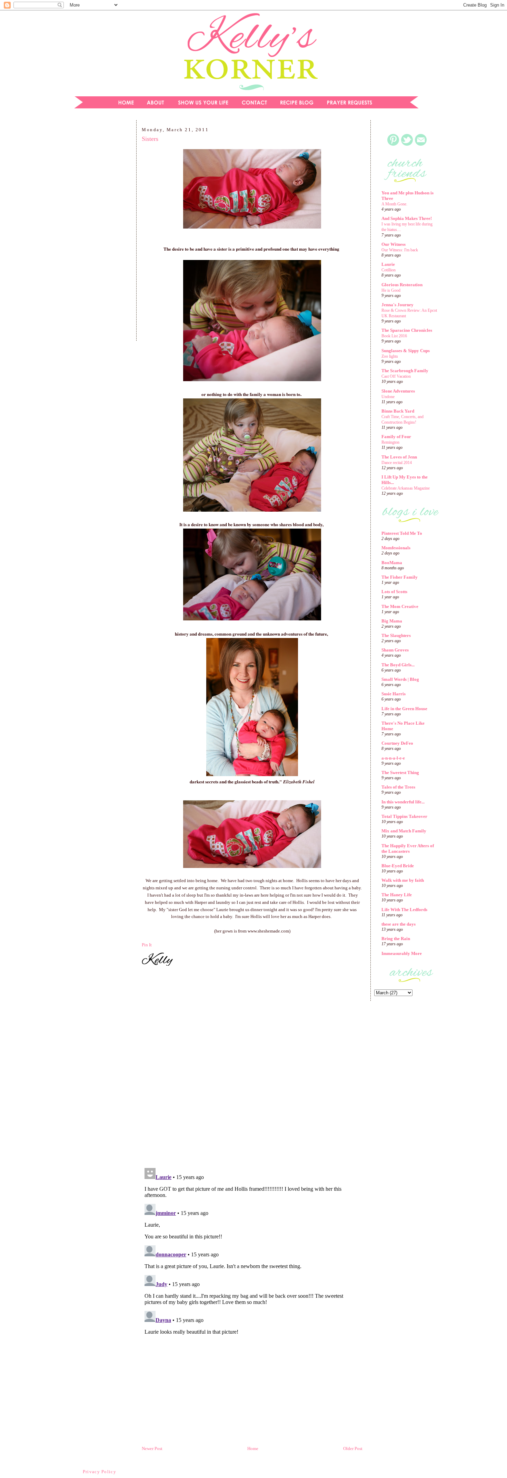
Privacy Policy (99, 1471)
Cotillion (388, 270)
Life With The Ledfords (404, 909)
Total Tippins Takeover (404, 816)
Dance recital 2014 (396, 462)
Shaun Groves (395, 650)
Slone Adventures (398, 391)
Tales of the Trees (398, 787)
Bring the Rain (395, 938)
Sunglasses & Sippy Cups (405, 350)
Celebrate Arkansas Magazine (405, 488)
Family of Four (396, 436)
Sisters (150, 138)
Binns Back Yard (397, 411)
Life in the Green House (404, 708)
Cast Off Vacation (396, 376)
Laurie (388, 264)
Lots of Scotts (394, 591)
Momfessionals (395, 547)
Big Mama (391, 621)
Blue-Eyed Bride (397, 865)
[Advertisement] (100, 232)
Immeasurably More (401, 953)
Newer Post (152, 1448)
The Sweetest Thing (400, 772)
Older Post (352, 1448)
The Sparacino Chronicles (406, 330)
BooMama (391, 562)
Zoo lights (389, 356)
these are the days (398, 924)
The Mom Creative (399, 606)
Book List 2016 (394, 336)
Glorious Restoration (402, 284)
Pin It (147, 944)
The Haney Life (396, 894)
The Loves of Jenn (399, 457)
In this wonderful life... (403, 801)
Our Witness (393, 244)
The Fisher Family (399, 577)
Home (252, 1448)
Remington (390, 442)
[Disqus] (252, 1068)
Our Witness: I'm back (399, 250)
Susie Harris (393, 693)
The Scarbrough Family (404, 370)
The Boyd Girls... (398, 664)
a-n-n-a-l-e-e (393, 758)
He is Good (390, 290)
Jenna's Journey (397, 304)
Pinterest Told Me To (401, 533)
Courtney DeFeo (397, 743)
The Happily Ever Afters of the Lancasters (407, 848)
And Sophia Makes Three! (406, 218)
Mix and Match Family (403, 830)
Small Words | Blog (400, 679)
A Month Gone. (394, 204)
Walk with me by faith (402, 880)
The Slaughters (396, 635)
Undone (388, 396)
